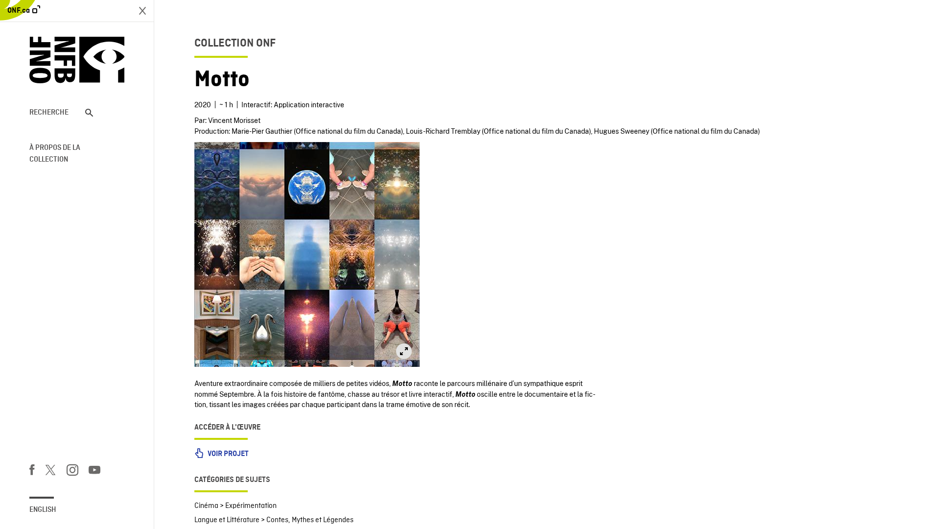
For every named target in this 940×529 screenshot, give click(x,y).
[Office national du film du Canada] (76, 60)
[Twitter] (50, 472)
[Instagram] (72, 472)
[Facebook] (31, 472)
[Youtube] (94, 472)
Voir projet (227, 454)
